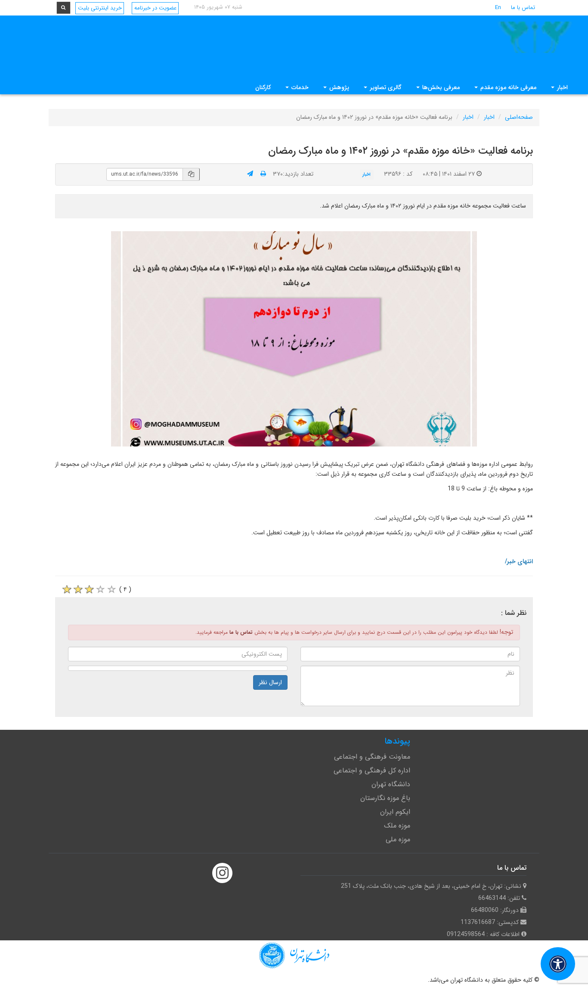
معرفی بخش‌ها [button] (440, 87)
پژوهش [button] (338, 87)
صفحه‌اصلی (519, 117)
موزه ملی (398, 839)
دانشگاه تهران (390, 784)
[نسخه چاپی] (263, 174)
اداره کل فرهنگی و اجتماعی (372, 770)
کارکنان (263, 87)
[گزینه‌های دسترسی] (558, 963)
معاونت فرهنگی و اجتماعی (372, 756)
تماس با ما (523, 7)
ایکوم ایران (395, 811)
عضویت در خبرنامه (155, 7)
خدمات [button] (299, 87)
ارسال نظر (270, 682)
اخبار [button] (561, 87)
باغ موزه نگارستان (385, 798)
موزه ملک (397, 825)
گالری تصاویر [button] (385, 87)
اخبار (489, 117)
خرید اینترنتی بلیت (100, 7)
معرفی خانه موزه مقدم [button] (507, 87)
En (498, 7)
